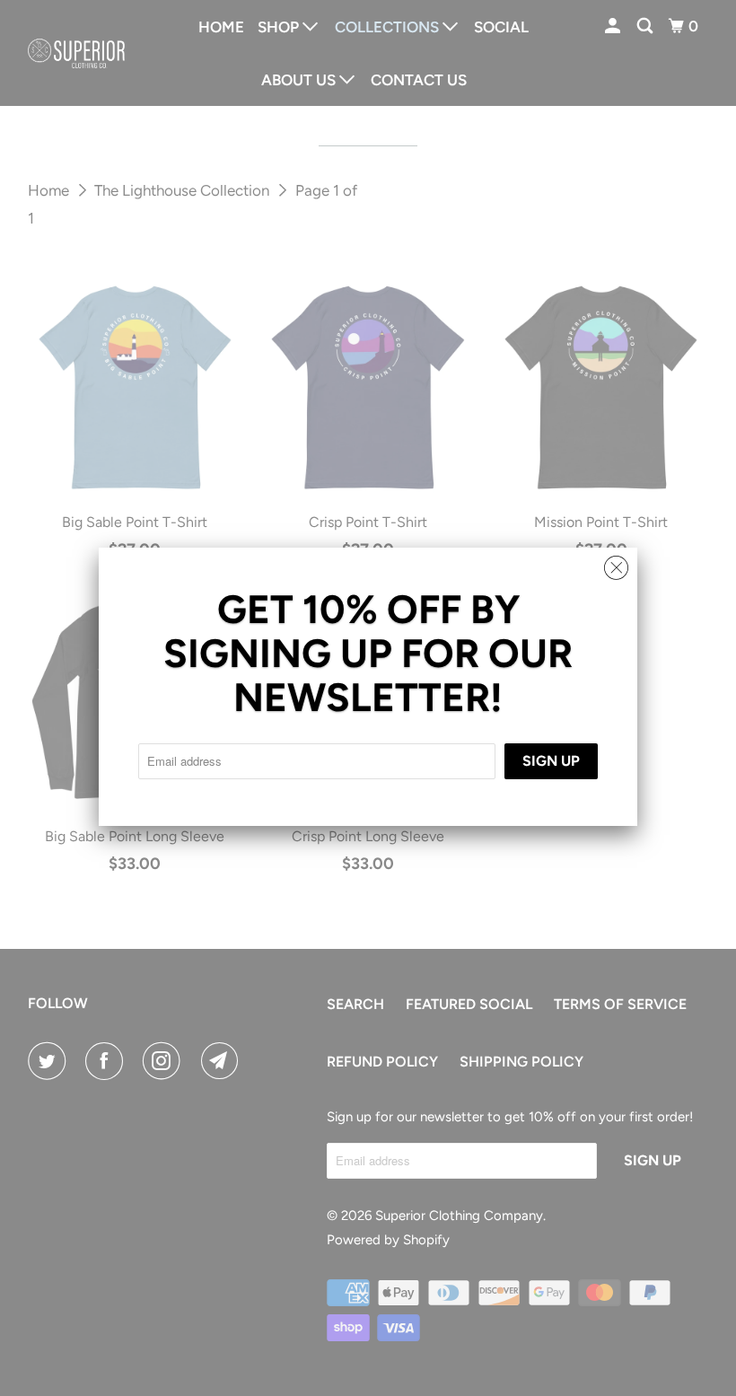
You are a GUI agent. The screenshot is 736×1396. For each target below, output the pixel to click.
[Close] (616, 563)
